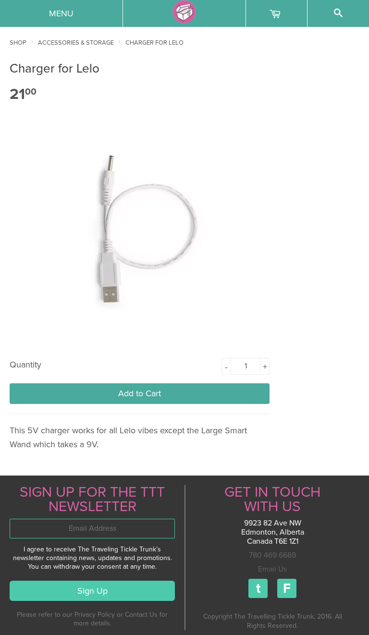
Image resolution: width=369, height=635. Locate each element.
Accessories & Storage (76, 43)
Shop (18, 43)
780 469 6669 (272, 555)
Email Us (272, 569)
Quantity (25, 364)
